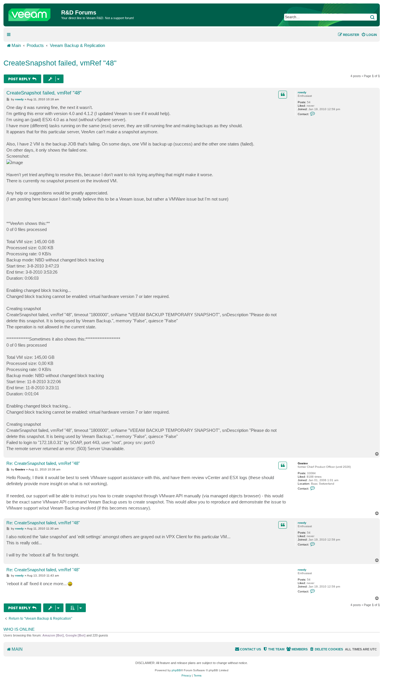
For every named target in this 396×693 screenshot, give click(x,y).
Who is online (18, 629)
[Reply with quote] (282, 94)
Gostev (303, 463)
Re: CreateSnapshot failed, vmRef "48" (43, 463)
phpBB (176, 670)
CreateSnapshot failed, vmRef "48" (60, 63)
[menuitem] (369, 34)
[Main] (33, 13)
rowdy (302, 92)
